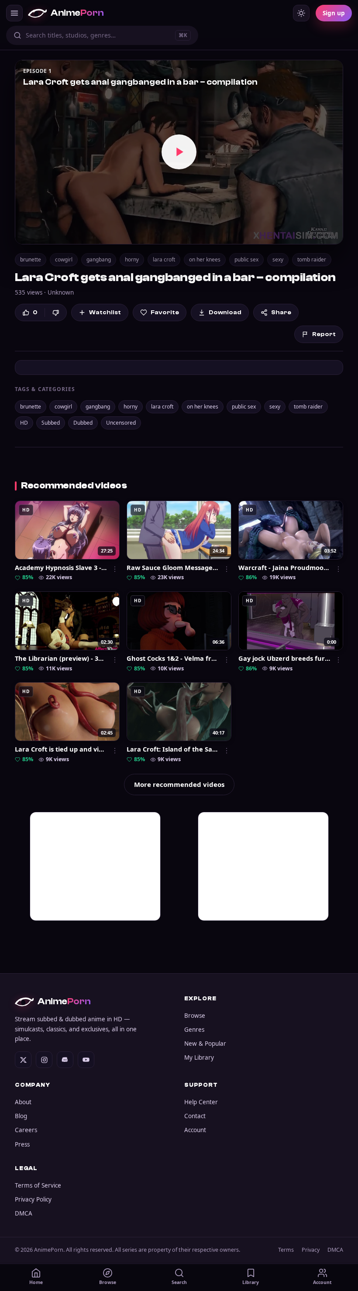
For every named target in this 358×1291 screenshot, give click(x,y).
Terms (286, 1249)
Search (179, 1282)
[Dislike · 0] (55, 312)
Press (22, 1144)
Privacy (311, 1249)
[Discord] (65, 1059)
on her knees (204, 259)
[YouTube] (86, 1059)
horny (132, 259)
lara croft (164, 259)
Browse (194, 1016)
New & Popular (205, 1043)
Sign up (334, 13)
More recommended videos (179, 784)
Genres (194, 1029)
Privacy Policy (33, 1199)
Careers (26, 1130)
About (23, 1102)
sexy (277, 259)
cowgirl (63, 259)
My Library (199, 1057)
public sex (246, 259)
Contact (195, 1116)
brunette (30, 259)
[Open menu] (14, 13)
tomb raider (311, 259)
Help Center (201, 1102)
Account (195, 1130)
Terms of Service (38, 1185)
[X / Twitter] (23, 1059)
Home (36, 1282)
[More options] (115, 569)
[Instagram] (44, 1059)
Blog (21, 1116)
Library (250, 1282)
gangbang (98, 259)
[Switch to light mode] (301, 13)
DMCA (23, 1213)
